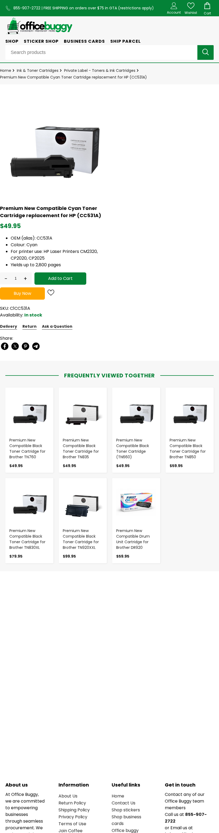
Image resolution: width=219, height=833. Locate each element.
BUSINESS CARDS (84, 41)
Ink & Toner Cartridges (37, 70)
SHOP (11, 41)
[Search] (205, 52)
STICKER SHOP (41, 41)
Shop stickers (126, 810)
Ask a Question (57, 326)
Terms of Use (72, 824)
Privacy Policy (72, 817)
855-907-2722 (27, 8)
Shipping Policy (74, 810)
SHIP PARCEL (125, 41)
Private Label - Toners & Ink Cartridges (99, 70)
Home (5, 70)
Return (29, 326)
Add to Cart (60, 278)
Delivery (8, 326)
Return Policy (72, 803)
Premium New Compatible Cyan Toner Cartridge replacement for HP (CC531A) (73, 77)
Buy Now (22, 293)
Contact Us (123, 803)
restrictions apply (136, 8)
